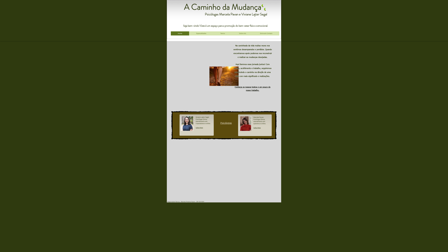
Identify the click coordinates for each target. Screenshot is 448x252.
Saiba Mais (257, 128)
